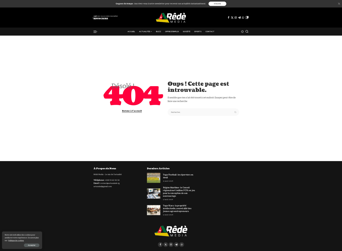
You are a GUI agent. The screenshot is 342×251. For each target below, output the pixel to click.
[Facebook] (228, 17)
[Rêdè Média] (171, 17)
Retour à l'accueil (132, 111)
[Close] (339, 3)
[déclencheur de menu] (97, 32)
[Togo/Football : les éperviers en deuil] (153, 178)
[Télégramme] (239, 17)
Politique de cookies (16, 240)
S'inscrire (217, 4)
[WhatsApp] (243, 17)
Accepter (31, 245)
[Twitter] (232, 17)
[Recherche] (246, 32)
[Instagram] (235, 17)
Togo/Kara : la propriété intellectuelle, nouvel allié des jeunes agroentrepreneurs (177, 208)
